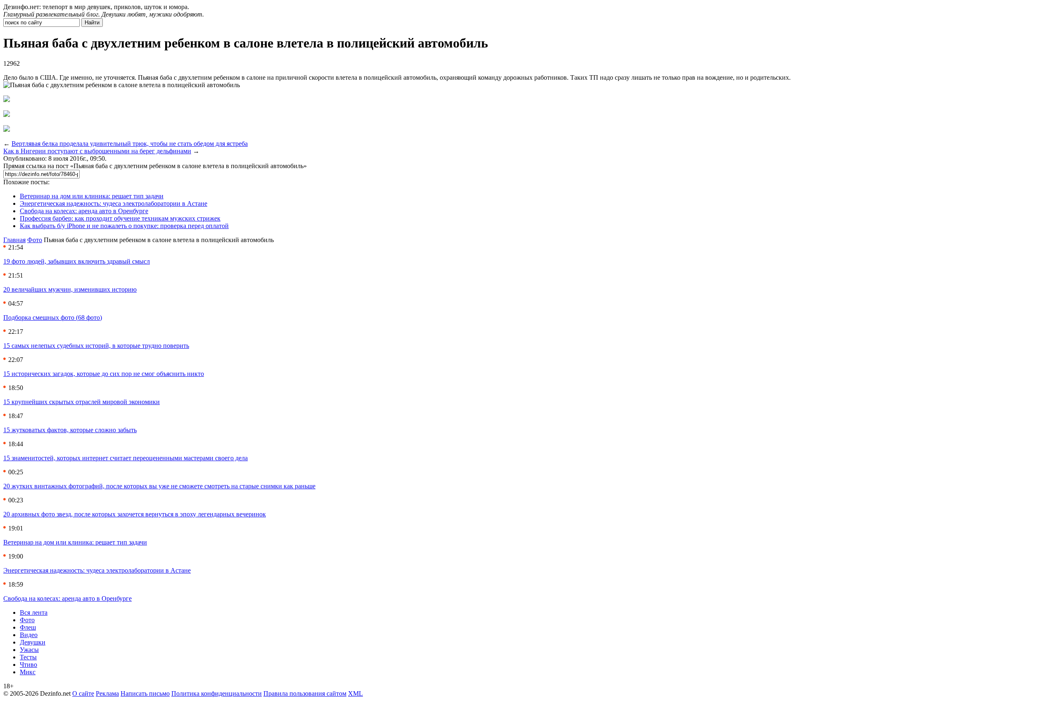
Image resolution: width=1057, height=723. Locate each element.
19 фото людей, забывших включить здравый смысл (76, 261)
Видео (29, 634)
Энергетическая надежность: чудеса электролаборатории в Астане (113, 203)
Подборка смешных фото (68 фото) (52, 317)
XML (355, 693)
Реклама (107, 693)
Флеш (28, 627)
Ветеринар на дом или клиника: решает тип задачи (92, 196)
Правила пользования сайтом (304, 693)
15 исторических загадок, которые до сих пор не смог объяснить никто (103, 373)
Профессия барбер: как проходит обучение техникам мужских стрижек (120, 218)
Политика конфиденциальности (216, 693)
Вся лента (33, 612)
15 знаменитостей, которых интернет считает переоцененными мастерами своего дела (125, 457)
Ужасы (29, 649)
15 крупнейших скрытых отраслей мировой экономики (81, 401)
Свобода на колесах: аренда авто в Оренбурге (84, 210)
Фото (34, 239)
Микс (28, 671)
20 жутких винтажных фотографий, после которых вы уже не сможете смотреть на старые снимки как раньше (159, 486)
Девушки (32, 642)
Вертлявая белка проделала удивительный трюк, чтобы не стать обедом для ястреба (130, 143)
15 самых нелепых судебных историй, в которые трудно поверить (96, 345)
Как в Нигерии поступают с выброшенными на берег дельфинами (97, 151)
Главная (14, 239)
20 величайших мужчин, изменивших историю (70, 289)
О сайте (83, 693)
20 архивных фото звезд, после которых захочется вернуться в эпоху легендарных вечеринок (134, 514)
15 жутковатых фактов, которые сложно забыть (70, 429)
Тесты (28, 657)
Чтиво (28, 664)
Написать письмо (145, 693)
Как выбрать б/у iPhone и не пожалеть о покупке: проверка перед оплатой (124, 225)
